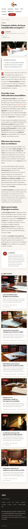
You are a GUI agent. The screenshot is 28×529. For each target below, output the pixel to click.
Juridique (10, 8)
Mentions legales (22, 504)
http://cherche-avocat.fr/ (20, 104)
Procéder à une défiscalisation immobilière (14, 62)
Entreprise (18, 11)
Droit (21, 8)
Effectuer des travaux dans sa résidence (14, 64)
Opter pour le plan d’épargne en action (13, 67)
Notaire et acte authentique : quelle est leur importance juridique (11, 399)
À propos (4, 14)
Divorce (4, 11)
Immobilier (11, 11)
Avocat (17, 8)
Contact (12, 14)
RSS (2, 506)
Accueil (4, 8)
